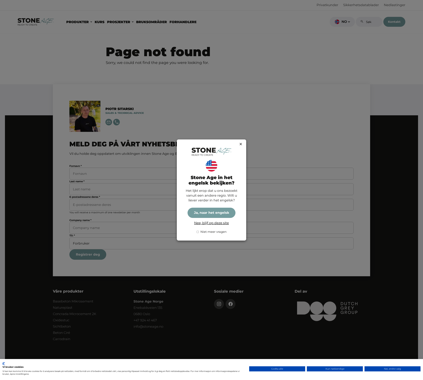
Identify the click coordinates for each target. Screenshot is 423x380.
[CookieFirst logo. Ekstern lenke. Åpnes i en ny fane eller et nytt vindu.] (3, 363)
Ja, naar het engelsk (211, 213)
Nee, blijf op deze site (211, 223)
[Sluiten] (241, 144)
